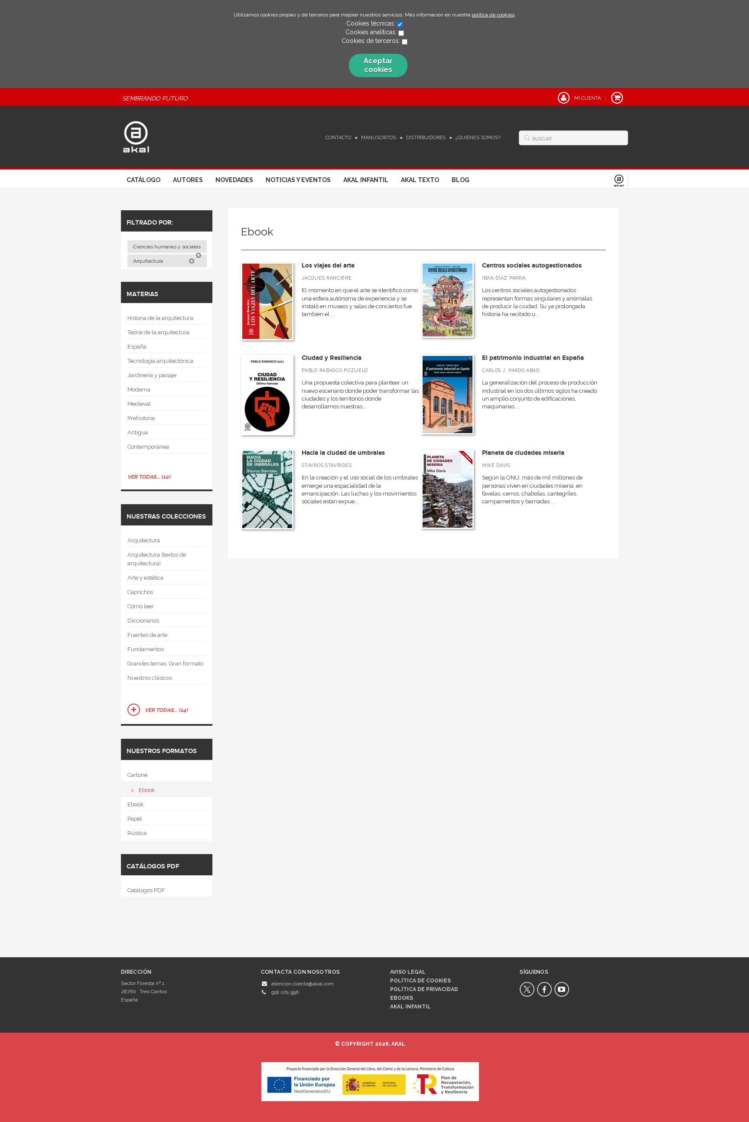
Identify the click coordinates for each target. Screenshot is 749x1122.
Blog (460, 179)
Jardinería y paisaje (151, 375)
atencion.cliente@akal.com (302, 984)
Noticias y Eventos (298, 179)
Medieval (139, 404)
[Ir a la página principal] (136, 135)
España (137, 346)
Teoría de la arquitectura (158, 332)
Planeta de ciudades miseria (523, 453)
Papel (134, 818)
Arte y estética (145, 577)
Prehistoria (141, 418)
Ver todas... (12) (148, 477)
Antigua (137, 432)
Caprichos (140, 592)
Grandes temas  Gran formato (165, 663)
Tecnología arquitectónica (160, 361)
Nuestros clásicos (149, 678)
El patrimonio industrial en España (533, 358)
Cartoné (137, 775)
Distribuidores (426, 137)
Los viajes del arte (328, 265)
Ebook (147, 790)
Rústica (137, 833)
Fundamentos (145, 649)
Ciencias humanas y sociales (167, 247)
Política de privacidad (424, 989)
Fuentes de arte (147, 635)
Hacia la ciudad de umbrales (343, 453)
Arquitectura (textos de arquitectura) (156, 559)
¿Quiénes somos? (478, 137)
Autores (188, 179)
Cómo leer (140, 606)
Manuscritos (378, 137)
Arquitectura (148, 261)
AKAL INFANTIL (410, 1007)
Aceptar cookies (378, 65)
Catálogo (143, 179)
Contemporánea (148, 447)
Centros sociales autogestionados (532, 265)
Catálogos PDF (146, 890)
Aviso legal (408, 972)
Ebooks (401, 998)
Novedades (234, 179)
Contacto (338, 137)
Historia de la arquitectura (160, 318)
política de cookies (493, 15)
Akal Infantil (365, 179)
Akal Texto (420, 179)
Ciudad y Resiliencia (331, 358)
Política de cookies (420, 981)
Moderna (138, 389)
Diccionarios (143, 620)
